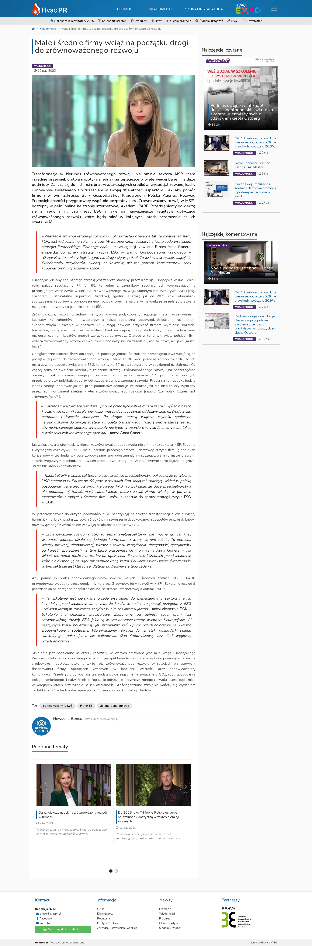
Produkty (140, 21)
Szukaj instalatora (204, 9)
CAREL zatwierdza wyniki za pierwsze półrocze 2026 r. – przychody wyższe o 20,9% (256, 142)
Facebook (45, 919)
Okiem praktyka (180, 21)
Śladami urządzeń (211, 21)
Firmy (158, 21)
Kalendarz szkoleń (113, 21)
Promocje (126, 9)
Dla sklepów (105, 914)
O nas (100, 909)
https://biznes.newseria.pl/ (102, 719)
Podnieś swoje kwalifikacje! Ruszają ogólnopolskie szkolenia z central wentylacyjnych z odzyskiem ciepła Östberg (255, 324)
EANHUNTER (269, 942)
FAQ (233, 21)
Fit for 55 (86, 706)
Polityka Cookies (107, 923)
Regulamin (104, 919)
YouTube (44, 923)
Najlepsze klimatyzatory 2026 (73, 21)
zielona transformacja (114, 706)
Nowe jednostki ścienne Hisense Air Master (252, 165)
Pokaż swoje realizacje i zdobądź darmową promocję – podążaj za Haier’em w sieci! (255, 190)
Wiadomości (160, 9)
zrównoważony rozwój (57, 706)
